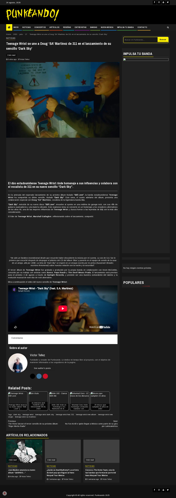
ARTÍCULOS (54, 27)
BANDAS (93, 27)
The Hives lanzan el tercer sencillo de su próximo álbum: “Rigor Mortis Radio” (33, 423)
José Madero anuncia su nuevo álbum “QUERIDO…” (21, 471)
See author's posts (42, 368)
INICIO (16, 27)
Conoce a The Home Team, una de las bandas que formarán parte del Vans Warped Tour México (100, 473)
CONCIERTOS (40, 27)
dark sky (17, 414)
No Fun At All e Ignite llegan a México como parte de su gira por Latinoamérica (91, 423)
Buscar (163, 39)
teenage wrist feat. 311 (65, 414)
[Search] (168, 27)
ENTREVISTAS (80, 27)
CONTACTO (142, 27)
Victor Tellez (25, 59)
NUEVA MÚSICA (107, 27)
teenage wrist (28, 414)
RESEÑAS (67, 27)
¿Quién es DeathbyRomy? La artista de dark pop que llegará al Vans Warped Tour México (63, 473)
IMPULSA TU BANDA (125, 27)
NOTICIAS (26, 27)
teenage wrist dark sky (44, 414)
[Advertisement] (116, 15)
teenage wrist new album (86, 414)
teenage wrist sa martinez (25, 417)
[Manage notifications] (5, 493)
